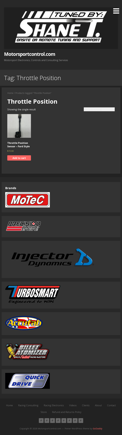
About (98, 405)
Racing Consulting (28, 405)
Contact (111, 405)
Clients (86, 405)
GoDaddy (97, 428)
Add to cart (19, 158)
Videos (73, 405)
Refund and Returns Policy (66, 412)
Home (10, 92)
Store (44, 412)
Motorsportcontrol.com (29, 54)
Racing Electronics (54, 405)
